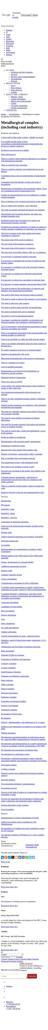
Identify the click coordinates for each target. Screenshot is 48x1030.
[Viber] (23, 857)
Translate (19, 957)
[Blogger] (16, 857)
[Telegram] (33, 857)
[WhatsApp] (26, 857)
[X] (12, 857)
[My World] (9, 857)
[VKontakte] (2, 857)
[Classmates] (5, 857)
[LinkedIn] (19, 857)
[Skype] (30, 857)
